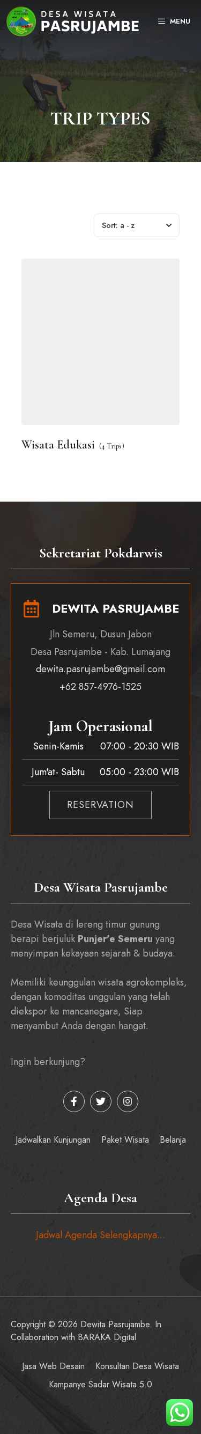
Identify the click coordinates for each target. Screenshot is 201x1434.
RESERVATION (100, 805)
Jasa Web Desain (53, 1366)
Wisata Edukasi (58, 445)
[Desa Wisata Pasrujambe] (72, 21)
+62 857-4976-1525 (100, 687)
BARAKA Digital (107, 1337)
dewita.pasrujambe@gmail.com (100, 669)
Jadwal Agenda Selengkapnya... (100, 1235)
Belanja (173, 1140)
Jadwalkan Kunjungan (53, 1140)
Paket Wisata (125, 1140)
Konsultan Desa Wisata (137, 1366)
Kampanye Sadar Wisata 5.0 (100, 1384)
